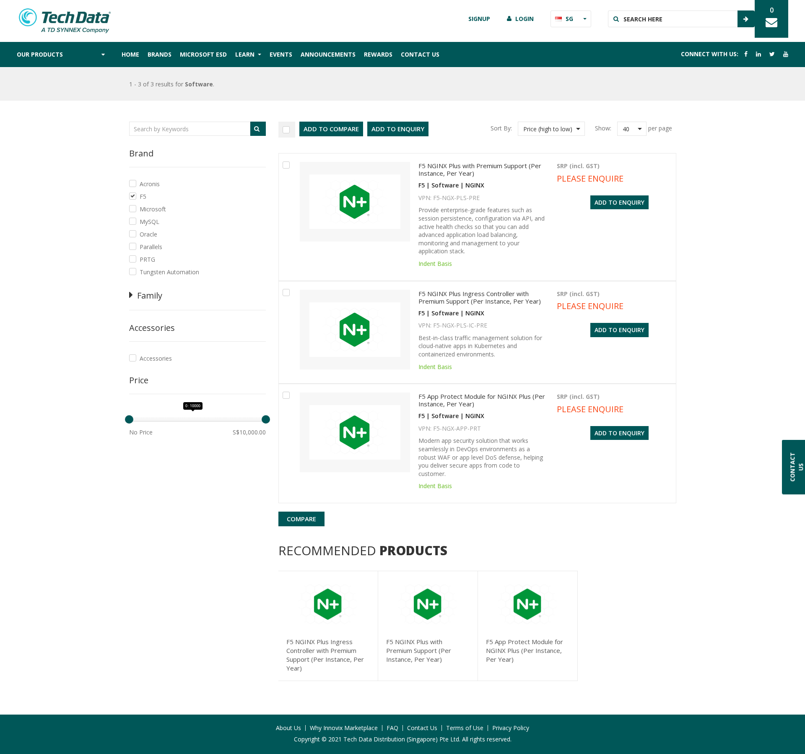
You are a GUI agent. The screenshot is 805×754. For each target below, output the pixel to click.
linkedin (758, 54)
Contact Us (420, 54)
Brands (159, 54)
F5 (143, 196)
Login (524, 19)
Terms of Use (464, 728)
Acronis (150, 184)
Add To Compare (331, 129)
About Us (288, 728)
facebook (746, 54)
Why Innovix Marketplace (344, 728)
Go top (794, 731)
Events (281, 54)
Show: (603, 128)
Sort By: (501, 128)
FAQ (392, 728)
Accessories (156, 358)
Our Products (40, 54)
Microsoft (153, 209)
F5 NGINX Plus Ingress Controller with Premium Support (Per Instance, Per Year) (479, 297)
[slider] (129, 419)
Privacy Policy (510, 728)
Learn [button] (245, 54)
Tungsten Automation (169, 272)
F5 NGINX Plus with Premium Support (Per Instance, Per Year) (479, 169)
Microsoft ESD (203, 54)
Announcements (328, 54)
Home (130, 54)
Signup (479, 19)
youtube (785, 54)
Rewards (378, 54)
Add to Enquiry (397, 129)
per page (660, 128)
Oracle (148, 234)
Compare (301, 519)
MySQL (149, 222)
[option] (328, 626)
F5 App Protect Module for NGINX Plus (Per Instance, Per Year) (481, 400)
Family (149, 295)
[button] (551, 129)
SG (569, 19)
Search (746, 18)
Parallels (151, 247)
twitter (772, 54)
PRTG (147, 259)
